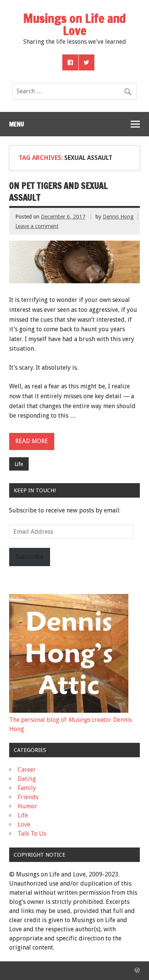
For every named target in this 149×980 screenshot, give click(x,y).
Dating (27, 778)
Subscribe (30, 556)
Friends (28, 797)
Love (24, 824)
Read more (31, 441)
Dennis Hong (118, 217)
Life (19, 464)
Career (27, 769)
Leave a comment (36, 226)
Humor (27, 806)
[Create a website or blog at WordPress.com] (137, 970)
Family (27, 788)
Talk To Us (32, 833)
